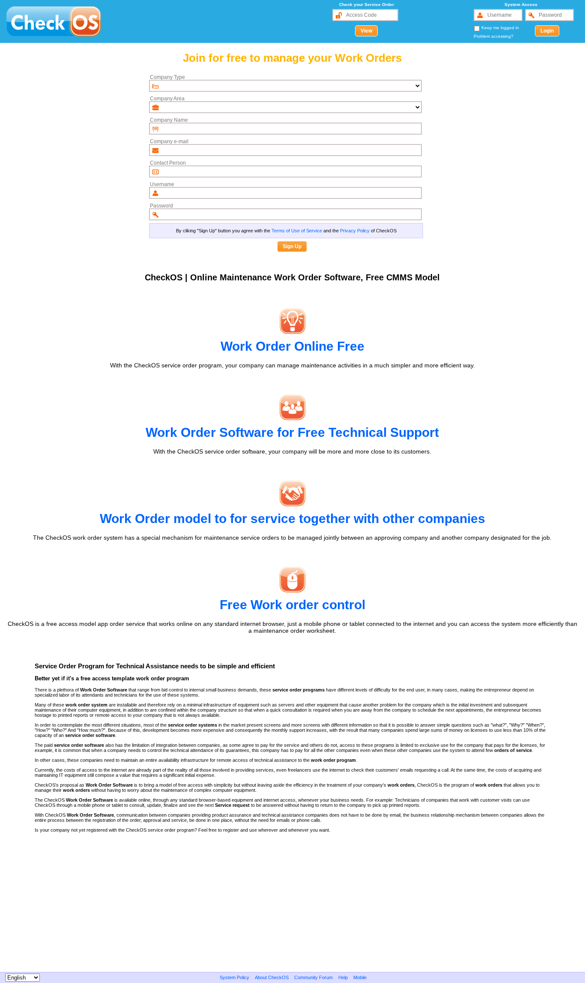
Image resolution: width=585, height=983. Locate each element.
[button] (366, 30)
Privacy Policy (355, 230)
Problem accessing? (493, 36)
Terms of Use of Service (297, 230)
